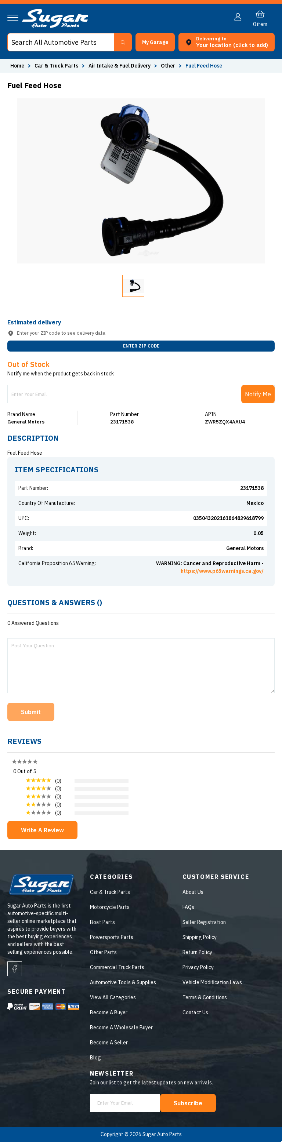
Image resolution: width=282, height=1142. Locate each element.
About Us (192, 892)
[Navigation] (12, 17)
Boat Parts (102, 922)
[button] (281, 1139)
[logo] (55, 26)
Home (17, 65)
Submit (31, 712)
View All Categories (113, 997)
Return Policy (197, 952)
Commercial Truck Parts (117, 967)
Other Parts (103, 952)
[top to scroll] (260, 1120)
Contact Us (195, 1012)
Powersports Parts (111, 937)
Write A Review (42, 830)
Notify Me (258, 394)
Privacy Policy (198, 967)
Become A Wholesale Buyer (121, 1027)
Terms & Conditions (204, 997)
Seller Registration (204, 922)
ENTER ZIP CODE (141, 346)
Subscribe (188, 1103)
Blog (95, 1057)
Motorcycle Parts (110, 907)
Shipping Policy (199, 937)
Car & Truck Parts (110, 892)
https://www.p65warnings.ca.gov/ (222, 571)
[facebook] (14, 968)
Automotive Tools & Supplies (123, 982)
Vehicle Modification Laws (212, 982)
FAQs (188, 907)
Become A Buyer (108, 1012)
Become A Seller (109, 1042)
